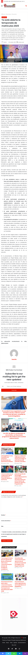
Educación (14, 14)
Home (3, 642)
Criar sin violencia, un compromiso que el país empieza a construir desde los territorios (7, 476)
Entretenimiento (22, 642)
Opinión (15, 642)
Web (2, 526)
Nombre (3, 515)
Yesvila (5, 42)
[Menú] (2, 6)
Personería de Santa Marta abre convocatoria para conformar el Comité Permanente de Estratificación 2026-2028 (7, 586)
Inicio (3, 14)
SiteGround (23, 640)
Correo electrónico (6, 520)
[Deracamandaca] (10, 6)
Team (11, 642)
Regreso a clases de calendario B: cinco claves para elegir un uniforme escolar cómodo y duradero (20, 458)
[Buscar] (26, 6)
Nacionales (8, 14)
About (7, 642)
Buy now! (14, 645)
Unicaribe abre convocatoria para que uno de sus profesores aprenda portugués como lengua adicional (20, 562)
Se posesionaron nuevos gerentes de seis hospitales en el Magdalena (20, 584)
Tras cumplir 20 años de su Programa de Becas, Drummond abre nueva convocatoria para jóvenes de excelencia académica (7, 563)
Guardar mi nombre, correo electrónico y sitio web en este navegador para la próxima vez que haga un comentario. (13, 534)
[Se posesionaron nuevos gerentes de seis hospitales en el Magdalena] (21, 576)
